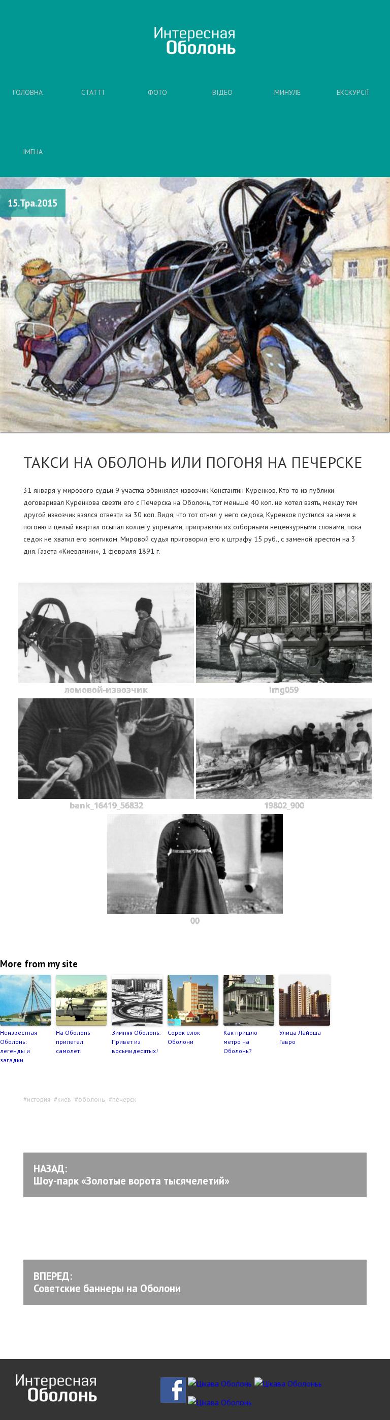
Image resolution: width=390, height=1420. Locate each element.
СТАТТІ (92, 92)
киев (64, 1099)
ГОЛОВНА (28, 92)
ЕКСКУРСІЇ (353, 92)
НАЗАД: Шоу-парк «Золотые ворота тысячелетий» (132, 1175)
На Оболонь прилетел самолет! (73, 1042)
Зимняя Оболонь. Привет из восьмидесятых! (136, 1042)
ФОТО (157, 92)
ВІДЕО (222, 92)
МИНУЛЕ (287, 92)
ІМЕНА (33, 151)
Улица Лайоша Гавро (300, 1037)
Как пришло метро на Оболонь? (240, 1042)
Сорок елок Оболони (184, 1037)
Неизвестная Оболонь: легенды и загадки (18, 1046)
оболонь (91, 1099)
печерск (124, 1099)
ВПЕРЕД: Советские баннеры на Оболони (107, 1282)
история (38, 1099)
